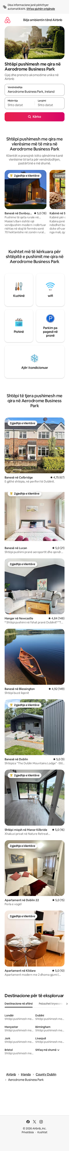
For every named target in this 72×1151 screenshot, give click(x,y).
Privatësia (28, 1132)
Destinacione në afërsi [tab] (19, 1003)
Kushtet (42, 1132)
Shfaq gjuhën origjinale (40, 9)
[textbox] (19, 105)
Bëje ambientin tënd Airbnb (42, 20)
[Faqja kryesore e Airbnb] (7, 20)
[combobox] (34, 91)
